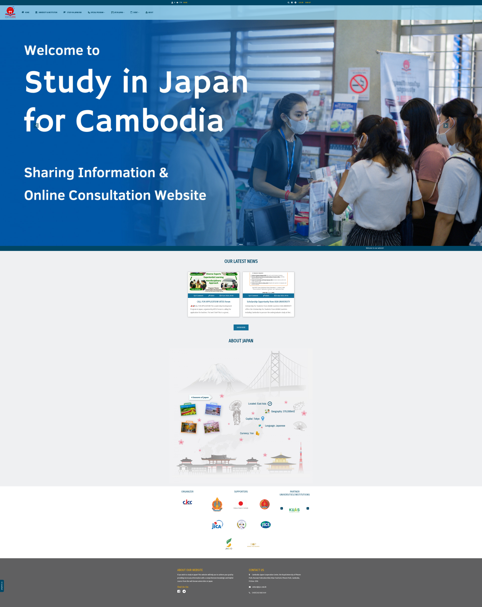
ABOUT (150, 12)
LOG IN (301, 3)
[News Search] (288, 3)
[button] (281, 508)
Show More (241, 327)
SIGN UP (308, 3)
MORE (185, 3)
